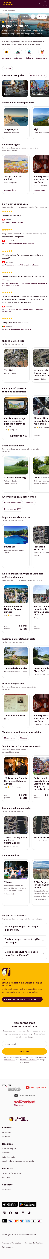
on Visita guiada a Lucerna (12, 222)
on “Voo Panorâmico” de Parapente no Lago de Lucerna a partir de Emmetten (24, 284)
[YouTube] (17, 1213)
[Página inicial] (7, 4)
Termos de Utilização (28, 1060)
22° (23, 17)
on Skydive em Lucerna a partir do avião (18, 243)
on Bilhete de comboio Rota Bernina (16, 329)
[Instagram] (23, 1213)
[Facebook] (10, 1213)
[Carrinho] (39, 3)
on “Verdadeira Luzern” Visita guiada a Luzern (20, 265)
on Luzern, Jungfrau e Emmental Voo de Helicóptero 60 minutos (23, 310)
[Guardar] (33, 16)
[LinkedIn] (4, 1213)
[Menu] (45, 3)
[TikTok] (29, 1213)
